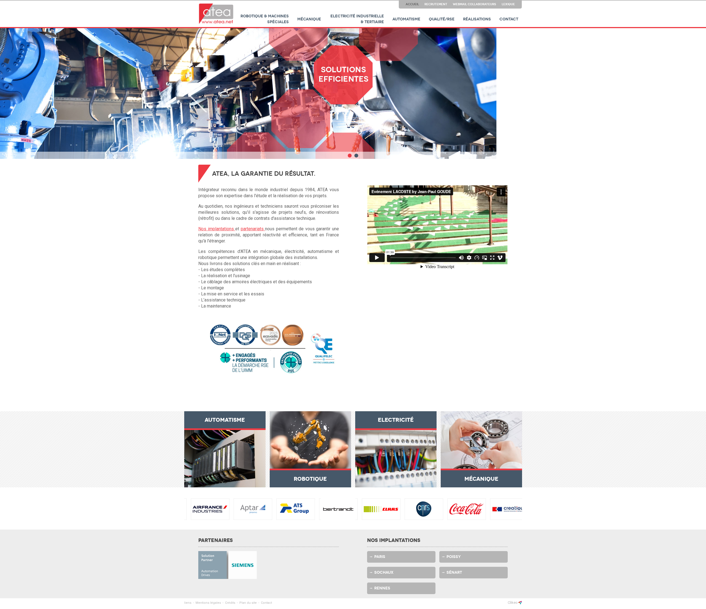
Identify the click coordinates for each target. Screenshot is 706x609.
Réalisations (477, 19)
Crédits (230, 603)
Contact (508, 19)
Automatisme (406, 19)
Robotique (310, 478)
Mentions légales (208, 603)
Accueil (412, 4)
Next (508, 94)
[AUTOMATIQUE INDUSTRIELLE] (216, 13)
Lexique (508, 4)
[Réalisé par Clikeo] (520, 602)
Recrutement (435, 4)
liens (187, 603)
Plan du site (248, 603)
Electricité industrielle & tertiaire (357, 19)
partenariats (253, 228)
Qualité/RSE (441, 19)
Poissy (453, 556)
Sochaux (384, 572)
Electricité (396, 419)
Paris (379, 556)
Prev (197, 94)
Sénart (454, 572)
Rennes (382, 588)
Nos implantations (216, 228)
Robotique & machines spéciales (264, 19)
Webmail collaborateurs (474, 4)
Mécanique (309, 19)
